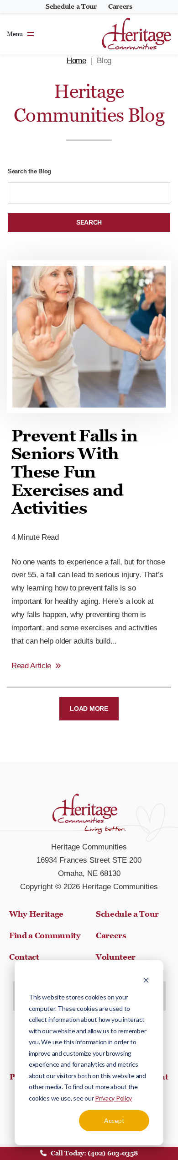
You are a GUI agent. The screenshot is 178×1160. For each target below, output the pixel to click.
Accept (114, 1120)
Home (76, 60)
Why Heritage (36, 913)
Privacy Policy (113, 1098)
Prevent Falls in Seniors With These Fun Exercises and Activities (74, 471)
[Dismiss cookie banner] (146, 980)
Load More (89, 708)
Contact (24, 956)
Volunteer (116, 956)
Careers (120, 6)
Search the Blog (29, 171)
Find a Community (45, 935)
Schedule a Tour (71, 6)
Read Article (31, 665)
